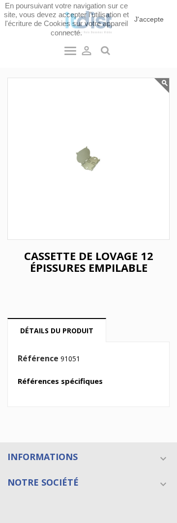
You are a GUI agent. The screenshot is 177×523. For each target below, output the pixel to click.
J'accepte (149, 19)
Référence (38, 358)
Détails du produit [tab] (56, 330)
